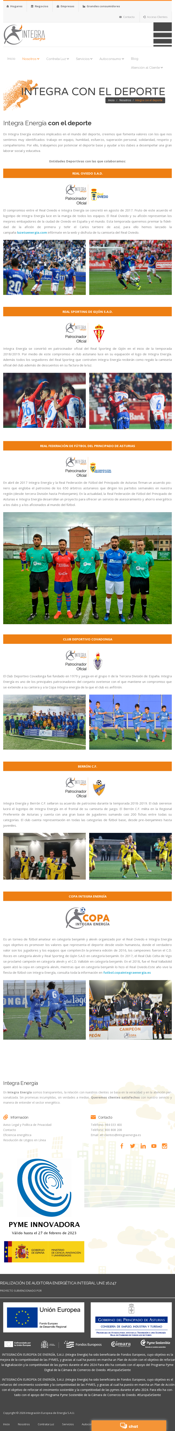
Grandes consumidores (103, 6)
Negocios (41, 6)
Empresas (67, 6)
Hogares (16, 6)
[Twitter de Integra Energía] (134, 1146)
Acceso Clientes (156, 17)
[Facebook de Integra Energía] (123, 1146)
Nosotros (29, 59)
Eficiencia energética (17, 1135)
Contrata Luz (56, 59)
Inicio (11, 59)
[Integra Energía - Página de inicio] (24, 34)
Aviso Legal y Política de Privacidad (27, 1125)
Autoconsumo (110, 59)
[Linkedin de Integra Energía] (144, 1146)
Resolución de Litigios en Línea (24, 1140)
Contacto (128, 17)
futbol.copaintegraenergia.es (127, 972)
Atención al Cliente (146, 68)
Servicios (83, 59)
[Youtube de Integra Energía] (155, 1146)
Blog (134, 59)
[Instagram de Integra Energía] (165, 1146)
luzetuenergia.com (32, 232)
